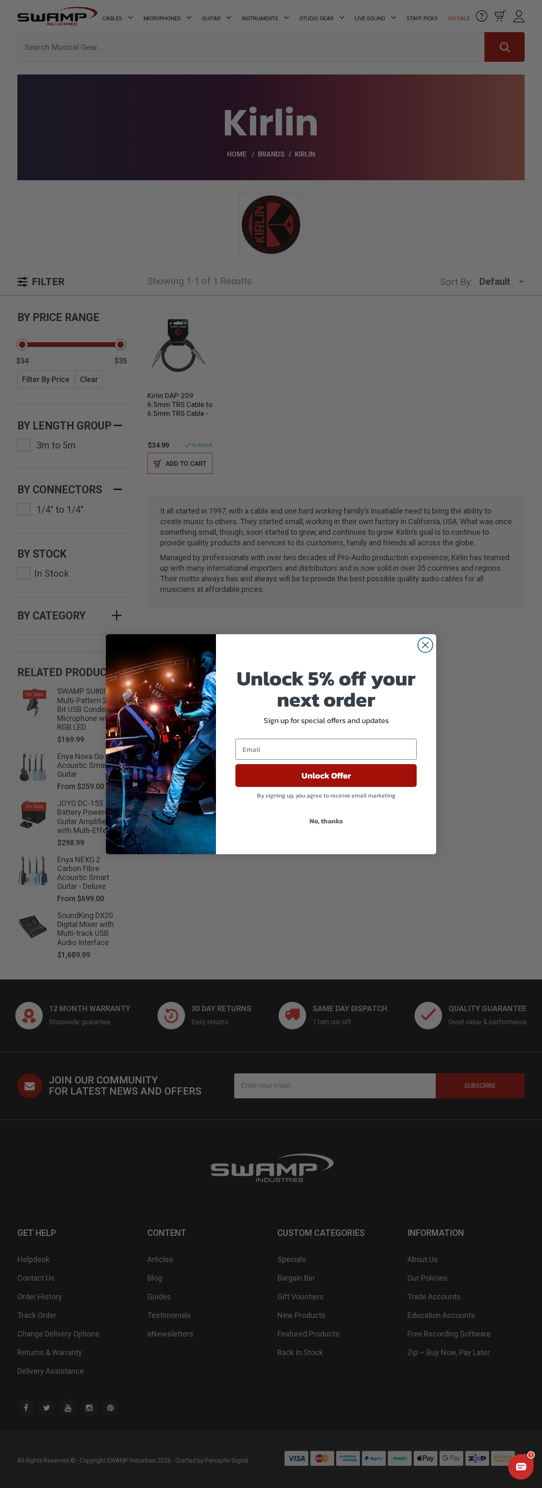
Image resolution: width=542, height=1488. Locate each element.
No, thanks (326, 821)
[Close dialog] (425, 645)
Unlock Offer (326, 775)
